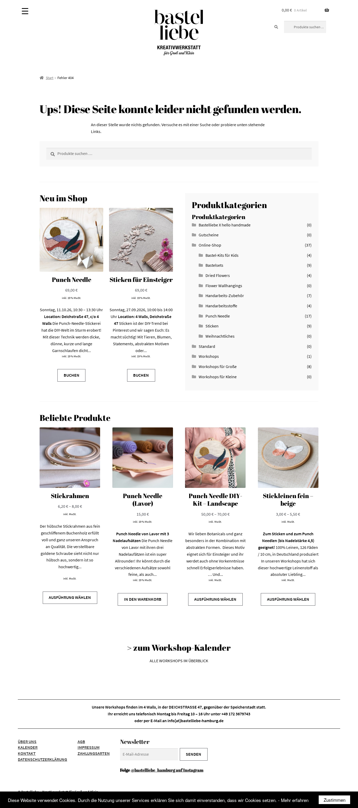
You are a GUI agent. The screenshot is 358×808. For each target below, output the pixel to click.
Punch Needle (217, 316)
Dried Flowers (217, 275)
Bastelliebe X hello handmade (225, 224)
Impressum (89, 747)
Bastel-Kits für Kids (221, 255)
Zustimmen (334, 799)
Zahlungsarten (94, 753)
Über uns (27, 741)
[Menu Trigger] (25, 11)
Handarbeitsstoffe (221, 305)
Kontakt (27, 753)
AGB (81, 741)
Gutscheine (209, 234)
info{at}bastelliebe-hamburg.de (195, 720)
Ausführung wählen (70, 597)
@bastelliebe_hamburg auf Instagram (167, 770)
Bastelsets (214, 265)
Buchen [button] (71, 375)
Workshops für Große (218, 366)
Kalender (27, 747)
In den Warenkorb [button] (142, 599)
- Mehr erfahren (293, 800)
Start (49, 77)
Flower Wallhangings (223, 285)
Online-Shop (210, 245)
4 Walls (150, 707)
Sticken (212, 325)
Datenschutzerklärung (42, 759)
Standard (207, 346)
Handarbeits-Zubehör (224, 295)
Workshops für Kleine (218, 376)
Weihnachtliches (220, 336)
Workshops (209, 356)
